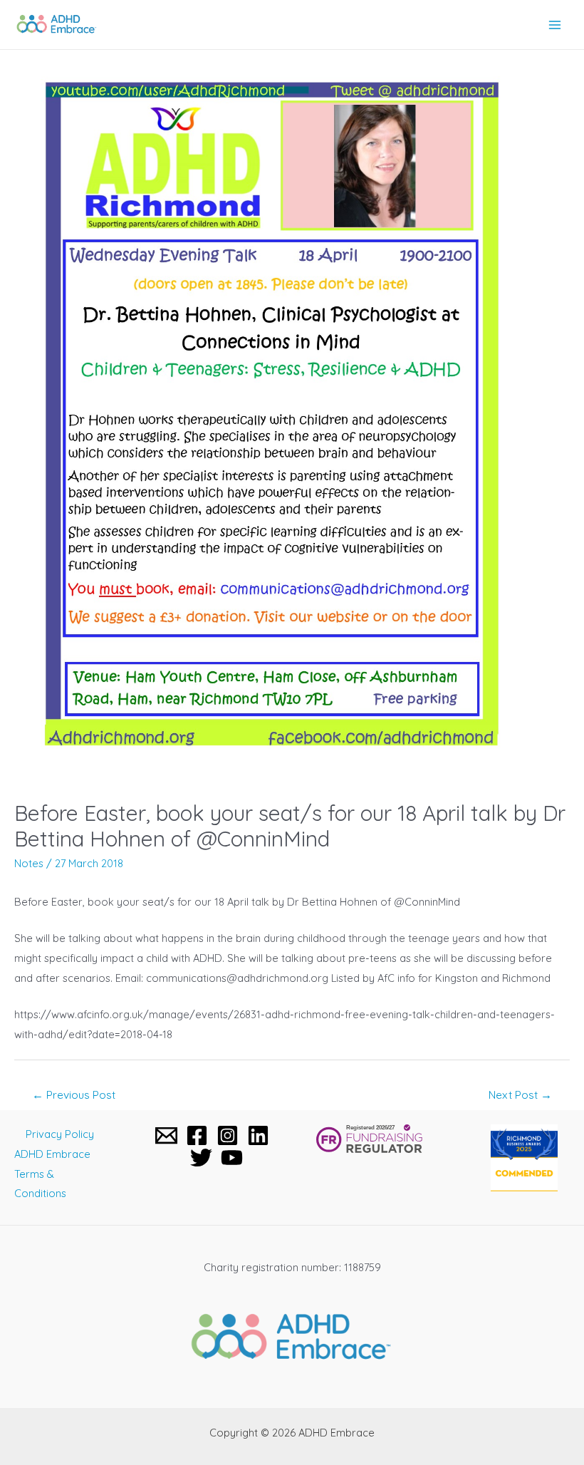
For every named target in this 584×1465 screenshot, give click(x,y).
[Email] (166, 1135)
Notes (28, 863)
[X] (201, 1157)
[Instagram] (228, 1135)
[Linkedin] (258, 1135)
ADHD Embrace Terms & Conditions (52, 1174)
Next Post (520, 1094)
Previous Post (73, 1094)
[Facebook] (197, 1135)
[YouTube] (232, 1157)
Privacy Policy (60, 1134)
